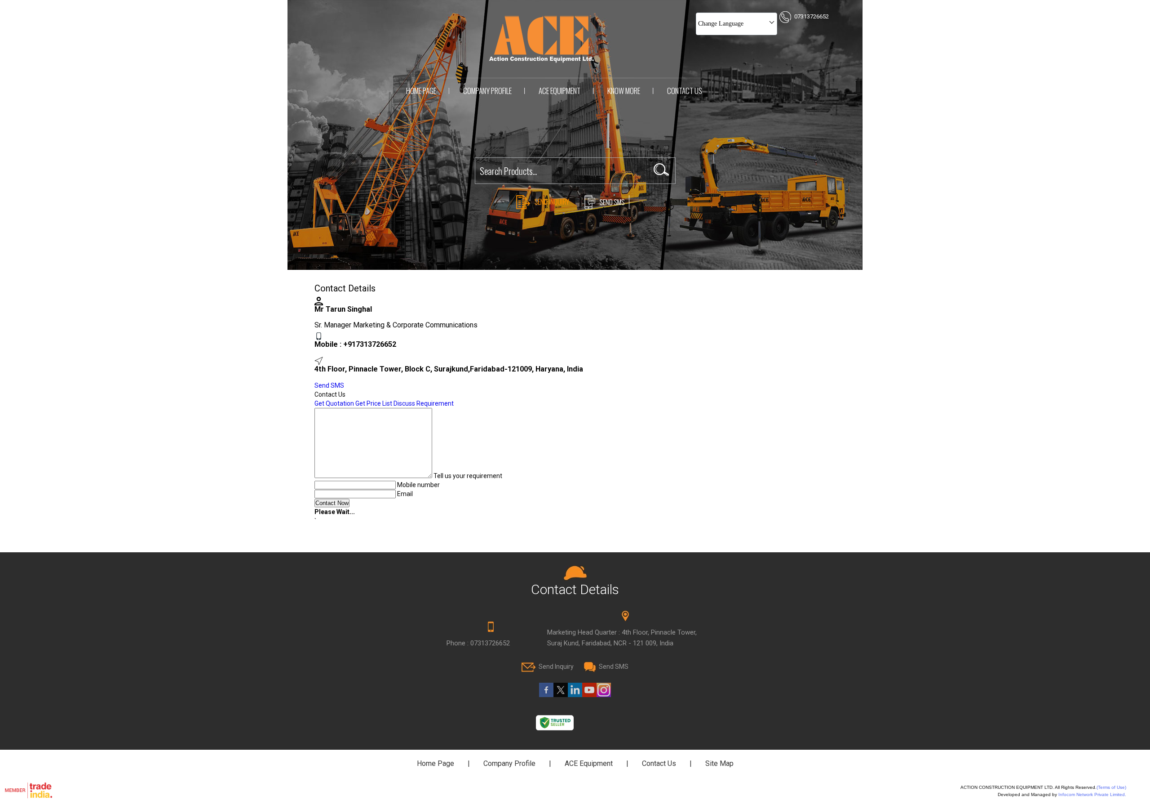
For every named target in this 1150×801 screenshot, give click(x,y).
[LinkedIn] (575, 694)
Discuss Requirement (424, 403)
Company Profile (487, 90)
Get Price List (373, 403)
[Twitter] (560, 694)
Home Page (421, 90)
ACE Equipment (559, 90)
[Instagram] (604, 694)
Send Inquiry (556, 666)
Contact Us (684, 90)
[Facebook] (546, 694)
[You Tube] (589, 694)
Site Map (719, 763)
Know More (623, 90)
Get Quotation (334, 403)
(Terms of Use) (1111, 787)
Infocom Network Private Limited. (1092, 794)
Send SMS (329, 385)
